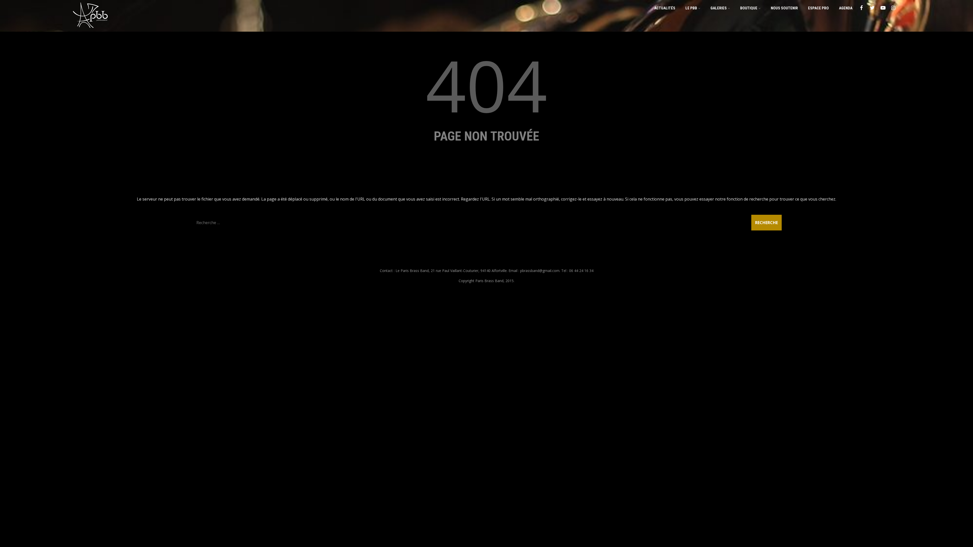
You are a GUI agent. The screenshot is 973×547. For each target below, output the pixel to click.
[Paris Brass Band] (90, 29)
